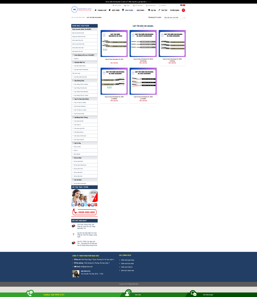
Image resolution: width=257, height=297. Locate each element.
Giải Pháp (140, 10)
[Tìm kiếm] (183, 10)
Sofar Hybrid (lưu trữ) (77, 40)
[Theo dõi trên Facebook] (159, 5)
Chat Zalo (138, 295)
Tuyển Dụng (174, 10)
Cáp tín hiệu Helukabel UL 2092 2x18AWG (114, 98)
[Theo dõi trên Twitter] (163, 5)
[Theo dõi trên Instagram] (161, 5)
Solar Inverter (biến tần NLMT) (81, 29)
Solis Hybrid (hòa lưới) (78, 47)
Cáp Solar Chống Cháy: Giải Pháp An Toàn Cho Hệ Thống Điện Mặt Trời (86, 226)
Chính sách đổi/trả (126, 267)
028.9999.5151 (86, 271)
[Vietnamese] (184, 5)
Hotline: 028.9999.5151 (54, 294)
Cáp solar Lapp (76, 73)
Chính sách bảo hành (127, 263)
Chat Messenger (208, 295)
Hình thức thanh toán (127, 270)
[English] (181, 5)
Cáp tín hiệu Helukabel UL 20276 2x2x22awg (143, 60)
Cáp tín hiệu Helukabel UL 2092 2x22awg (172, 60)
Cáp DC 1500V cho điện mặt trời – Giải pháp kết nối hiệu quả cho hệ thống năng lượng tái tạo (87, 243)
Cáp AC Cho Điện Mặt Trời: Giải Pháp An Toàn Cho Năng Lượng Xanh (87, 235)
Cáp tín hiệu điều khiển (78, 17)
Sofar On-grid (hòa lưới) (78, 44)
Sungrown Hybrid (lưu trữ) (78, 36)
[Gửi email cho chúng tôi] (165, 5)
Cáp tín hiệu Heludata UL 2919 (114, 59)
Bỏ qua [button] (149, 2)
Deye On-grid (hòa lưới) (78, 33)
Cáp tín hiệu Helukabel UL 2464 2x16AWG (143, 98)
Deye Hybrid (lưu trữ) (77, 51)
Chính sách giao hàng (127, 260)
